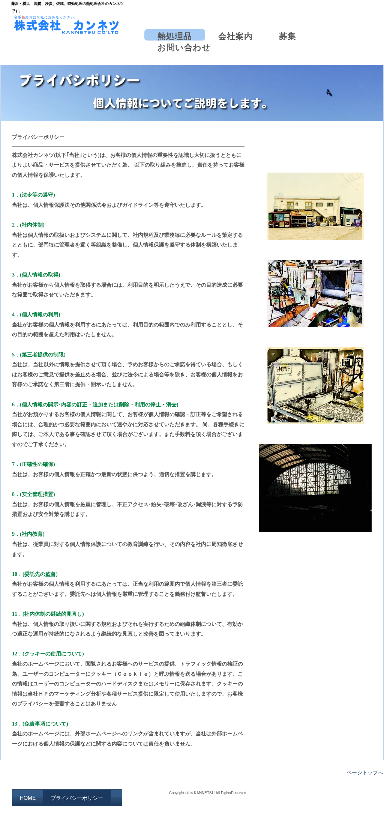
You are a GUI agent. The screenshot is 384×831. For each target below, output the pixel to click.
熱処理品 (175, 35)
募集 (287, 35)
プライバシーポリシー (77, 797)
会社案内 (235, 35)
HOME (28, 797)
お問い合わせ (184, 46)
